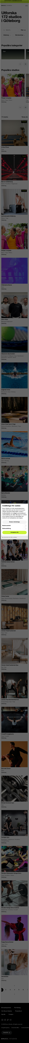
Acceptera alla (14, 532)
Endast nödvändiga (14, 522)
